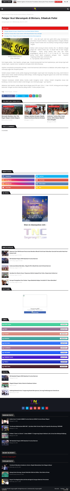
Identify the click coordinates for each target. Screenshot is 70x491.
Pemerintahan (33, 357)
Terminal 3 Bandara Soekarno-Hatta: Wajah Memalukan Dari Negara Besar (31, 465)
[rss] (51, 187)
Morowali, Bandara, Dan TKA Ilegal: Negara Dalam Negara (11, 117)
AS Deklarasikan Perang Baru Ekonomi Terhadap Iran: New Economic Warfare (37, 1)
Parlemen (33, 352)
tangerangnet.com (7, 22)
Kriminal (7, 14)
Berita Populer (8, 91)
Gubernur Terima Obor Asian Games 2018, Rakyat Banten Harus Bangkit (23, 33)
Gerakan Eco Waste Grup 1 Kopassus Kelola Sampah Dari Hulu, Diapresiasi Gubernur (33, 273)
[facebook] (18, 176)
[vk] (51, 183)
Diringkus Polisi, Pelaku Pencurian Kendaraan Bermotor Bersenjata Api (22, 36)
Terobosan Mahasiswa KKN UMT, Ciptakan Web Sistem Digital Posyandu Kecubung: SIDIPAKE (36, 426)
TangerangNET (14, 488)
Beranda (57, 488)
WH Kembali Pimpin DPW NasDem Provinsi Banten (24, 258)
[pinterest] (46, 408)
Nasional (33, 343)
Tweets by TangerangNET (9, 457)
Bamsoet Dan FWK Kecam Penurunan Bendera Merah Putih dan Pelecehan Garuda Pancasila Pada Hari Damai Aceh (38, 252)
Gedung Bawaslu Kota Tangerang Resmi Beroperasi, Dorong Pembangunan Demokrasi (34, 390)
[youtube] (51, 180)
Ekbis (33, 329)
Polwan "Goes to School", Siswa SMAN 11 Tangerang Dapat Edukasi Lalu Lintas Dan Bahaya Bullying (38, 433)
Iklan (67, 488)
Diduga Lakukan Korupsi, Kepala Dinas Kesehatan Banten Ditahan (21, 31)
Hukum (33, 334)
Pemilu (33, 362)
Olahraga (33, 348)
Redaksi (62, 488)
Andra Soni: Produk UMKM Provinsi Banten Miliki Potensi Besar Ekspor (30, 419)
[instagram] (18, 180)
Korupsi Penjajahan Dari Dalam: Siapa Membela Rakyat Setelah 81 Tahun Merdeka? (33, 280)
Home (3, 14)
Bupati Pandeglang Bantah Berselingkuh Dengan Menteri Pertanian (29, 479)
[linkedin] (42, 408)
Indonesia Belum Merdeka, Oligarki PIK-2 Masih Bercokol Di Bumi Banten (30, 266)
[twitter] (51, 176)
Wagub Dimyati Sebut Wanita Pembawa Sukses (23, 383)
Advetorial (33, 324)
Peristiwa (33, 366)
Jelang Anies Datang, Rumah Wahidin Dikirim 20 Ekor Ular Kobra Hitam (29, 472)
